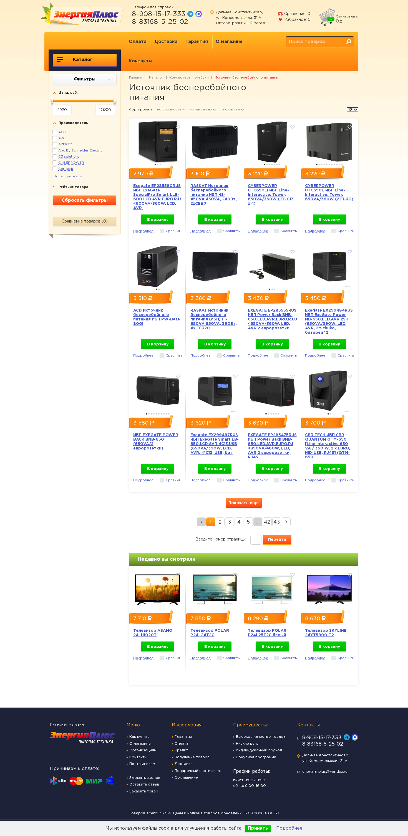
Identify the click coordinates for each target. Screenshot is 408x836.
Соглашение (186, 777)
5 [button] (274, 164)
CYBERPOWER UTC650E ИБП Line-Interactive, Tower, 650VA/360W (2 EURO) (329, 192)
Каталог (82, 60)
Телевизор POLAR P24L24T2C (209, 633)
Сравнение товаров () (85, 221)
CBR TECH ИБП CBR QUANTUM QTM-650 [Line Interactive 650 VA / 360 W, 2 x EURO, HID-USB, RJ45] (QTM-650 (327, 446)
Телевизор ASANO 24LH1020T (152, 633)
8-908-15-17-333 (158, 14)
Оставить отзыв (144, 784)
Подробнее (289, 828)
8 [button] (334, 164)
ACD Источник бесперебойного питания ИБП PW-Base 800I (156, 317)
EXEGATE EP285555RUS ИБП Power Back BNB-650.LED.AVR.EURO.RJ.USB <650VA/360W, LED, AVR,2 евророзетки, (272, 319)
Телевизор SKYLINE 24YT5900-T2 (325, 633)
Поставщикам (142, 764)
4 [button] (272, 164)
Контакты (140, 61)
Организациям (143, 750)
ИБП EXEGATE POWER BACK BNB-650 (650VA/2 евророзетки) (155, 441)
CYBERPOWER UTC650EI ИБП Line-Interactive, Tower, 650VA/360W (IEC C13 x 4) (271, 194)
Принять (258, 828)
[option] (157, 140)
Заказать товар (143, 791)
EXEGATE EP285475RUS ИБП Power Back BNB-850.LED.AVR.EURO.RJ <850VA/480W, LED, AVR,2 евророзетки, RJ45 (272, 446)
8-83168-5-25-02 (160, 22)
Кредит (181, 750)
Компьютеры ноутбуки (189, 77)
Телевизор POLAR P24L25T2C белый (267, 633)
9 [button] (337, 164)
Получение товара (192, 757)
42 (267, 522)
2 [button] (157, 164)
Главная (136, 77)
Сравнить (174, 231)
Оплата (138, 42)
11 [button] (341, 164)
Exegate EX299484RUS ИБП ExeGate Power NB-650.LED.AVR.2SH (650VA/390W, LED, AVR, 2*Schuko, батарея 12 (329, 321)
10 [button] (339, 164)
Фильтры (84, 79)
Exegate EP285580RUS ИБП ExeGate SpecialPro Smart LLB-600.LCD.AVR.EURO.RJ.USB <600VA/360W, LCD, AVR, (157, 197)
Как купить (139, 736)
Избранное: (297, 19)
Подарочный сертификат (198, 770)
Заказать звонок (144, 777)
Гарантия (196, 42)
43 (276, 522)
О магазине (229, 42)
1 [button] (155, 164)
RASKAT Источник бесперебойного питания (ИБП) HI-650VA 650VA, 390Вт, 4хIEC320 (213, 319)
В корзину (157, 219)
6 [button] (277, 164)
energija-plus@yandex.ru (324, 771)
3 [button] (160, 164)
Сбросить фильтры (85, 200)
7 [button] (279, 164)
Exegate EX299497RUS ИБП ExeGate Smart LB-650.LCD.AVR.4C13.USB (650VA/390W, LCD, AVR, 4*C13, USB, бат (214, 443)
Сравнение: (296, 14)
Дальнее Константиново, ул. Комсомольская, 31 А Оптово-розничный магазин (242, 18)
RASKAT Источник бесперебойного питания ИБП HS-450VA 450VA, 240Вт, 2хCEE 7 (213, 194)
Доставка (166, 42)
